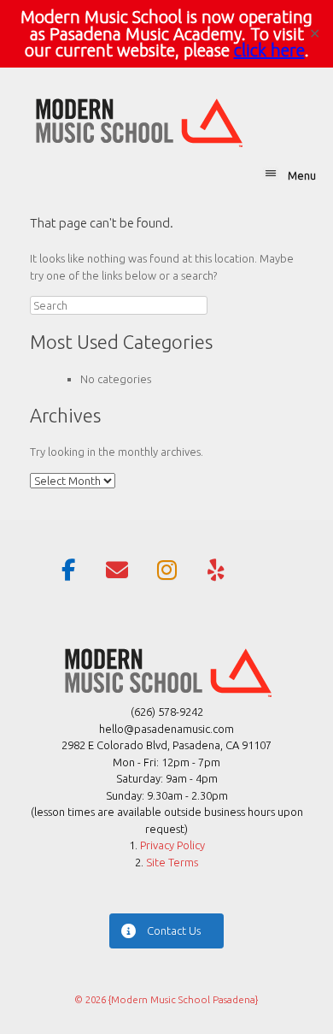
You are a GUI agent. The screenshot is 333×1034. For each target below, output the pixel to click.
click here (269, 50)
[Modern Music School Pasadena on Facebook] (68, 570)
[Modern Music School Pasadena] (137, 120)
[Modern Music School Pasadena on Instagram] (166, 570)
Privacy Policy (172, 845)
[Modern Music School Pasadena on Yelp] (216, 570)
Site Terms (170, 862)
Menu (302, 175)
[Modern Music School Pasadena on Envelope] (117, 570)
